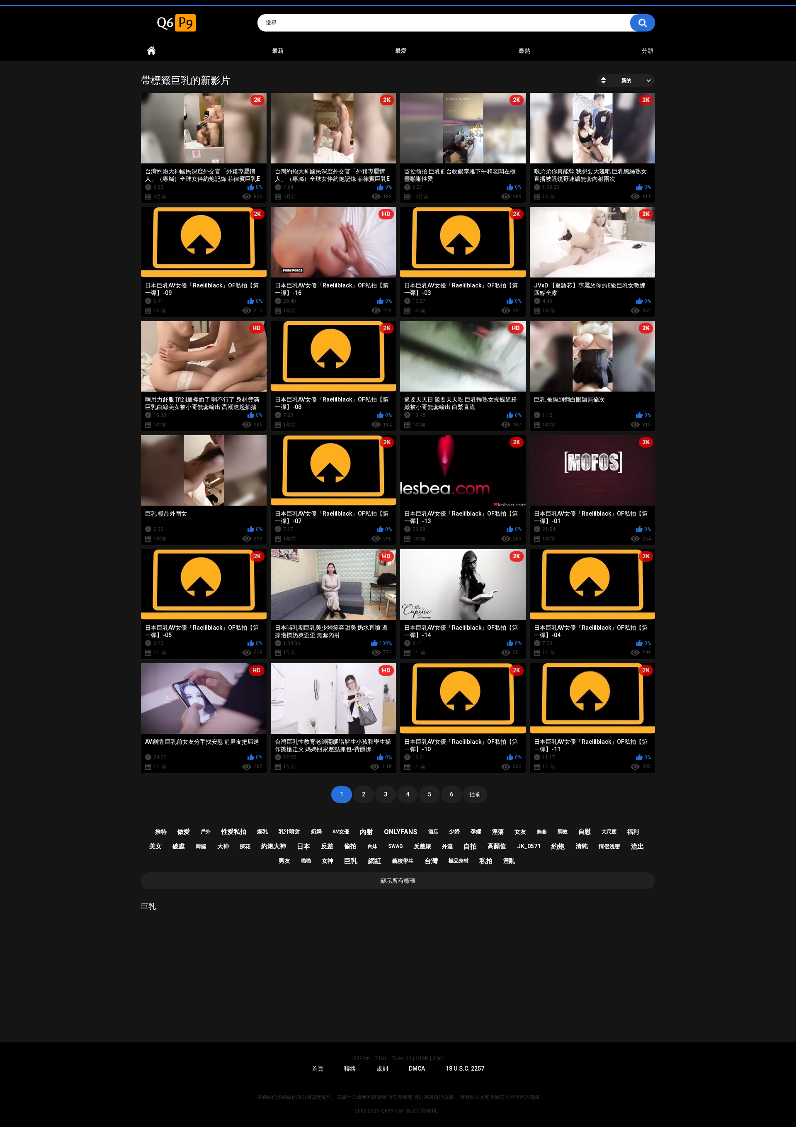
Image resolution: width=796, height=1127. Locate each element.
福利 (633, 831)
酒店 (433, 832)
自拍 (470, 846)
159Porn (360, 1058)
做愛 (183, 831)
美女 (155, 846)
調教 (563, 832)
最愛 (401, 50)
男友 (284, 860)
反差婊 (422, 846)
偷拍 (350, 846)
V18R (422, 1058)
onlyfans (400, 832)
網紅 (374, 861)
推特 (161, 831)
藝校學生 (403, 861)
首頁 (151, 50)
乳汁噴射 (289, 831)
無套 (542, 832)
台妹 (372, 846)
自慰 (584, 831)
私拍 (486, 861)
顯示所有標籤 (398, 880)
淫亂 (509, 860)
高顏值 (497, 846)
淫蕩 (498, 831)
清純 (581, 846)
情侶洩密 (609, 846)
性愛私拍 (233, 831)
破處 (178, 846)
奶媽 (316, 831)
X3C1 (439, 1058)
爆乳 (262, 831)
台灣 (431, 861)
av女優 (340, 832)
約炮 (558, 846)
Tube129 (401, 1058)
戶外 (206, 832)
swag (395, 846)
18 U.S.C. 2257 (465, 1068)
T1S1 (380, 1058)
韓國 (201, 846)
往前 (475, 794)
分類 (647, 50)
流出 (637, 846)
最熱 (524, 50)
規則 (382, 1068)
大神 (223, 846)
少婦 (454, 831)
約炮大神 (273, 846)
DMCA (417, 1068)
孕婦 (476, 831)
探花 (245, 846)
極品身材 (458, 861)
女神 (327, 860)
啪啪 (306, 861)
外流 (447, 846)
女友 (520, 831)
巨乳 (350, 861)
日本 (303, 846)
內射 (366, 832)
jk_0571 (529, 846)
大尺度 (609, 832)
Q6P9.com (393, 1111)
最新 (278, 50)
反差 (327, 846)
